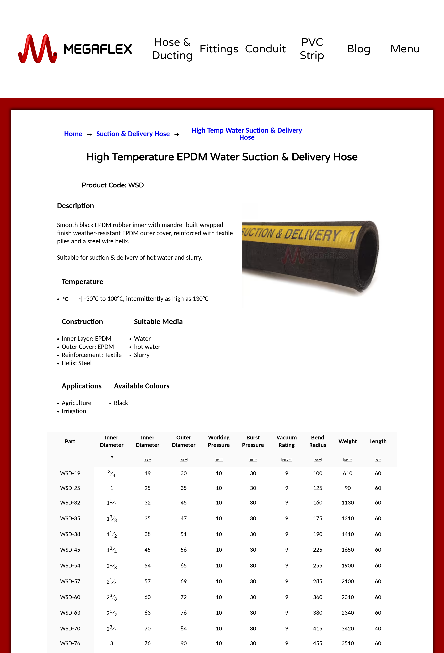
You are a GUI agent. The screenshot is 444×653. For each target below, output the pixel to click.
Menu (405, 49)
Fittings (218, 49)
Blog (359, 49)
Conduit (265, 49)
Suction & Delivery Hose (133, 134)
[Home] (76, 49)
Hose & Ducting (172, 49)
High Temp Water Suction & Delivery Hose (247, 134)
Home (73, 134)
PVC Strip (312, 49)
